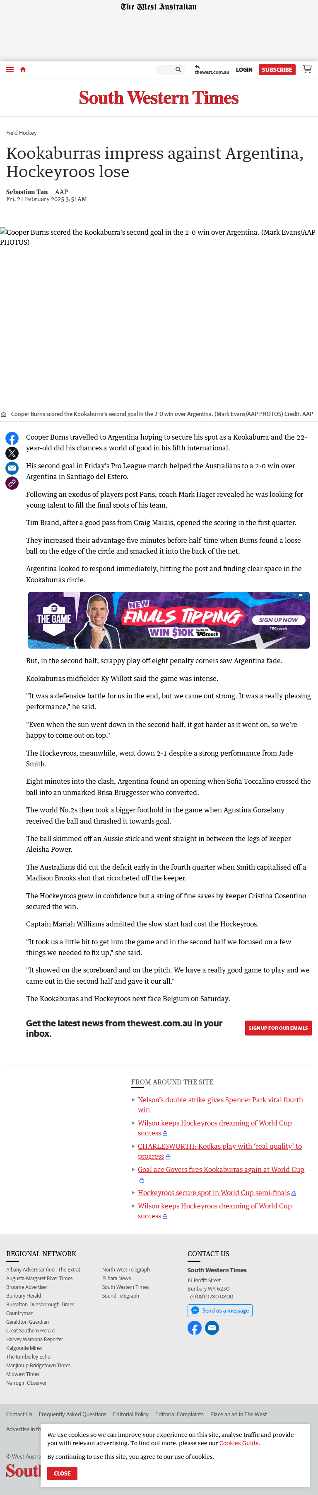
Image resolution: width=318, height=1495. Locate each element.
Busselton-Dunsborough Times (40, 1304)
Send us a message (225, 1310)
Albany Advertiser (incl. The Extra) (43, 1269)
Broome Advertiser (26, 1287)
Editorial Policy (131, 1414)
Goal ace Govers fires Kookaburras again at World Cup (221, 1169)
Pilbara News (116, 1278)
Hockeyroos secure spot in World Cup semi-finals (214, 1193)
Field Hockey (21, 132)
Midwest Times (22, 1374)
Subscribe (277, 69)
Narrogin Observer (26, 1383)
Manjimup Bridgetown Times (38, 1365)
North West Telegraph (126, 1269)
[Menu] (10, 69)
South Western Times (125, 1287)
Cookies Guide (239, 1442)
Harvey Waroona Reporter (34, 1339)
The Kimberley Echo (28, 1357)
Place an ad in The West (238, 1414)
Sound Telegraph (120, 1296)
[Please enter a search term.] (178, 69)
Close (62, 1473)
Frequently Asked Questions (72, 1414)
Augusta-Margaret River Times (39, 1278)
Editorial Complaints (179, 1414)
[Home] (23, 70)
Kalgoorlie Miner (24, 1348)
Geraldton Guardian (27, 1322)
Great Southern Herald (30, 1330)
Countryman (20, 1313)
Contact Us (19, 1414)
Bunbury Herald (23, 1296)
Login (244, 69)
